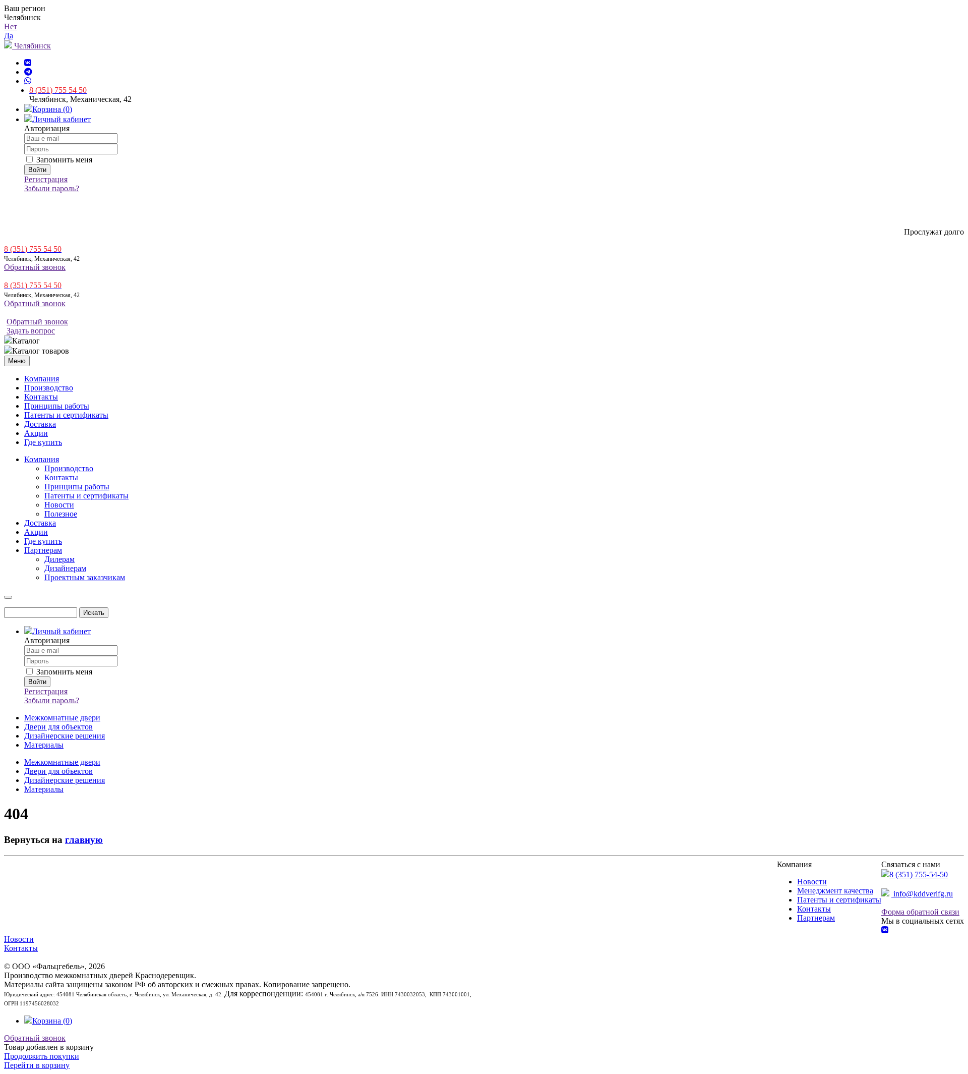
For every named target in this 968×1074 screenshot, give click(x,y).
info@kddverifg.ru (922, 893)
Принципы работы (56, 406)
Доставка (40, 424)
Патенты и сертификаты (66, 415)
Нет (10, 26)
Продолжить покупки (41, 1056)
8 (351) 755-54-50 (918, 874)
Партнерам (816, 918)
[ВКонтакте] (27, 63)
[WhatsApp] (27, 81)
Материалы (44, 745)
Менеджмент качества (835, 890)
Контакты (41, 396)
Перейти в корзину (37, 1065)
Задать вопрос (31, 330)
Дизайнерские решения (64, 735)
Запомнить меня (63, 159)
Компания (41, 378)
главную (84, 839)
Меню (17, 361)
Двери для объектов (58, 726)
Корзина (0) (52, 109)
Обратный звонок (35, 267)
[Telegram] (28, 72)
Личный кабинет (61, 119)
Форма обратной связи (920, 912)
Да (8, 35)
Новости (812, 881)
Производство (48, 387)
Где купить (43, 442)
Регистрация (46, 179)
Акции (36, 433)
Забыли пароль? (51, 188)
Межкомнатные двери (62, 717)
